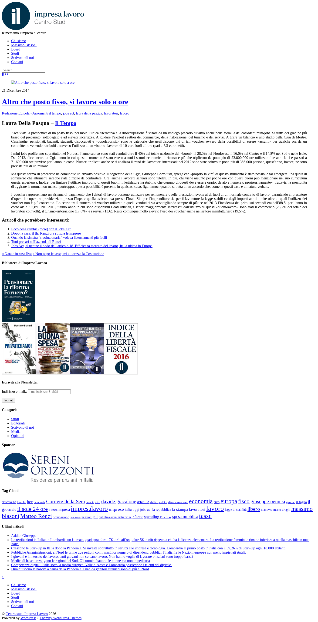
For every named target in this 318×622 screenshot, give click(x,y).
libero (253, 509)
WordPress (28, 618)
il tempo (55, 113)
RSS (5, 75)
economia (201, 501)
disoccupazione (178, 502)
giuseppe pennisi (267, 501)
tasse (205, 515)
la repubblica (161, 509)
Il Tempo (65, 123)
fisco (244, 501)
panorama (75, 517)
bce (30, 502)
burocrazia (39, 502)
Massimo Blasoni (24, 45)
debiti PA (143, 502)
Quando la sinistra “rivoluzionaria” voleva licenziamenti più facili (59, 237)
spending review (157, 516)
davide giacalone (118, 501)
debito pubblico (158, 502)
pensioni (86, 517)
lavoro (124, 113)
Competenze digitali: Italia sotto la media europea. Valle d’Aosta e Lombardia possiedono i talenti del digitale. (91, 565)
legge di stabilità (236, 509)
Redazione (9, 113)
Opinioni (17, 436)
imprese (116, 509)
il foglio (301, 502)
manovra (266, 509)
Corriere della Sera (65, 501)
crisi (97, 502)
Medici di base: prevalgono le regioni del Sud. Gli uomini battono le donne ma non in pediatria (80, 561)
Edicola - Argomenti (33, 113)
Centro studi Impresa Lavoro (27, 614)
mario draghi (281, 509)
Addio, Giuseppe (23, 536)
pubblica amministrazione (115, 517)
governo (290, 502)
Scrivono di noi (22, 58)
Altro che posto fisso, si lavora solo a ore (65, 102)
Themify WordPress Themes (60, 618)
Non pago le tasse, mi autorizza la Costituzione (68, 254)
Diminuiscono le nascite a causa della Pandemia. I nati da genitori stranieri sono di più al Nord (80, 569)
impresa (64, 510)
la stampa (180, 509)
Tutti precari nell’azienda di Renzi (36, 242)
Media (15, 432)
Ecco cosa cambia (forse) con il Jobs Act (41, 229)
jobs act (68, 113)
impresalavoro (89, 508)
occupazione (61, 517)
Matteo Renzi (36, 516)
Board (15, 49)
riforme (137, 517)
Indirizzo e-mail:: (15, 391)
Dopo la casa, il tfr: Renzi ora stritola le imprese (46, 233)
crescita (90, 502)
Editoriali (18, 423)
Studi (15, 53)
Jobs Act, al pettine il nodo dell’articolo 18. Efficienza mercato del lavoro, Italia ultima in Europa (81, 246)
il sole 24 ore (32, 508)
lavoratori (111, 113)
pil (95, 516)
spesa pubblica (185, 516)
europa (228, 501)
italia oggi (132, 509)
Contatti (17, 62)
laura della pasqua (89, 113)
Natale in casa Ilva (17, 254)
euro (217, 502)
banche (21, 502)
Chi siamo (18, 41)
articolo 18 (9, 502)
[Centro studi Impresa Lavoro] (43, 29)
